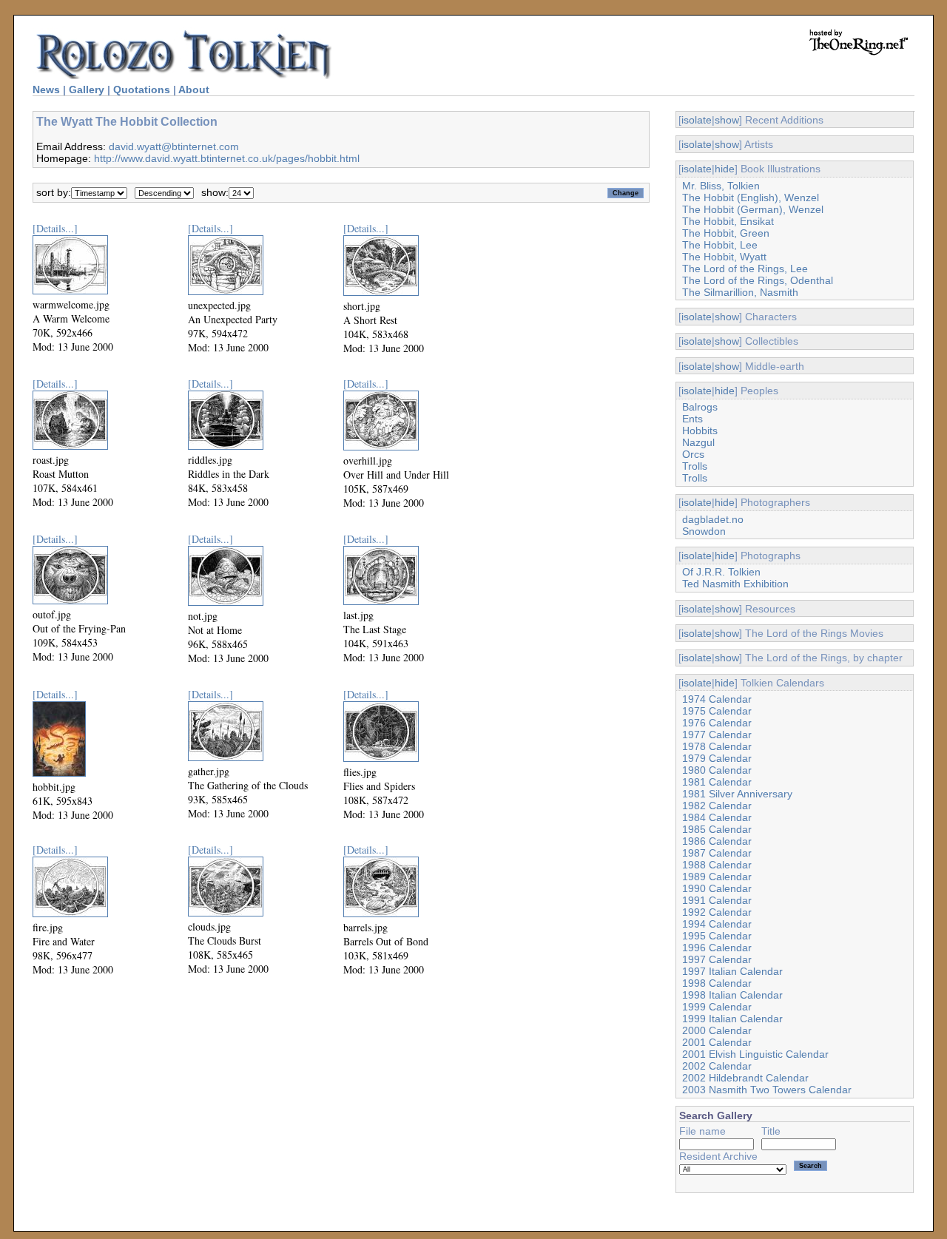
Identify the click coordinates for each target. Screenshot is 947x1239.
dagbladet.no (713, 519)
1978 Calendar (717, 746)
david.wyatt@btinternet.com (174, 146)
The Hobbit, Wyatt (724, 257)
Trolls (694, 466)
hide (725, 169)
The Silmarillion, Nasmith (740, 292)
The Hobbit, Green (725, 233)
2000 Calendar (717, 1030)
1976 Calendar (717, 723)
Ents (692, 419)
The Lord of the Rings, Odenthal (757, 280)
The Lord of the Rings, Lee (745, 268)
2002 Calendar (717, 1066)
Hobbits (700, 430)
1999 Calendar (717, 1007)
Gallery (86, 89)
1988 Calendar (717, 865)
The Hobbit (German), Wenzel (752, 209)
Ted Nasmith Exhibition (735, 584)
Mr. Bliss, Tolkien (721, 186)
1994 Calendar (717, 924)
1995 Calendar (717, 936)
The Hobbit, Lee (720, 245)
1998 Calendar (717, 983)
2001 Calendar (717, 1042)
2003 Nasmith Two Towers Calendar (767, 1089)
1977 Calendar (717, 734)
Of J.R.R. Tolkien (721, 572)
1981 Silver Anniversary (737, 794)
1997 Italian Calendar (732, 971)
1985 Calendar (717, 829)
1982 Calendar (717, 805)
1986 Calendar (717, 841)
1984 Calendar (717, 817)
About (193, 89)
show (727, 120)
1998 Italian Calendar (732, 995)
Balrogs (700, 407)
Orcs (693, 454)
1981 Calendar (717, 782)
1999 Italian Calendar (732, 1018)
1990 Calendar (717, 888)
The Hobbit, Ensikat (728, 221)
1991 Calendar (717, 900)
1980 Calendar (717, 770)
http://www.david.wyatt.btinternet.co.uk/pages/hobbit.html (227, 158)
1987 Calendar (717, 853)
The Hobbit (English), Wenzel (750, 197)
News (46, 89)
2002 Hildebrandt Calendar (745, 1078)
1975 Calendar (717, 711)
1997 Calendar (717, 959)
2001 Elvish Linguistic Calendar (755, 1054)
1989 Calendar (717, 876)
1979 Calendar (717, 758)
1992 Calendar (717, 912)
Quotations (141, 89)
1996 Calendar (717, 947)
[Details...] (55, 228)
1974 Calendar (717, 699)
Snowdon (704, 531)
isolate (696, 120)
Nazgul (698, 442)
